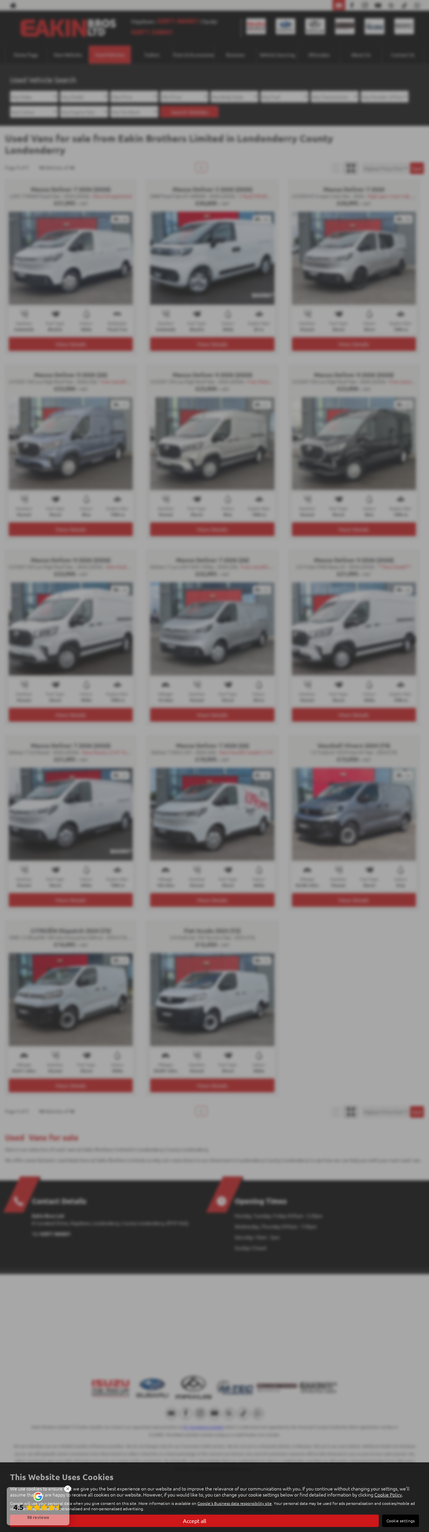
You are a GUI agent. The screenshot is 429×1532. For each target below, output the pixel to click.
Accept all (194, 1520)
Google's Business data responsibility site (234, 1503)
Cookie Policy (388, 1494)
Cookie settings (400, 1520)
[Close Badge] (67, 1488)
